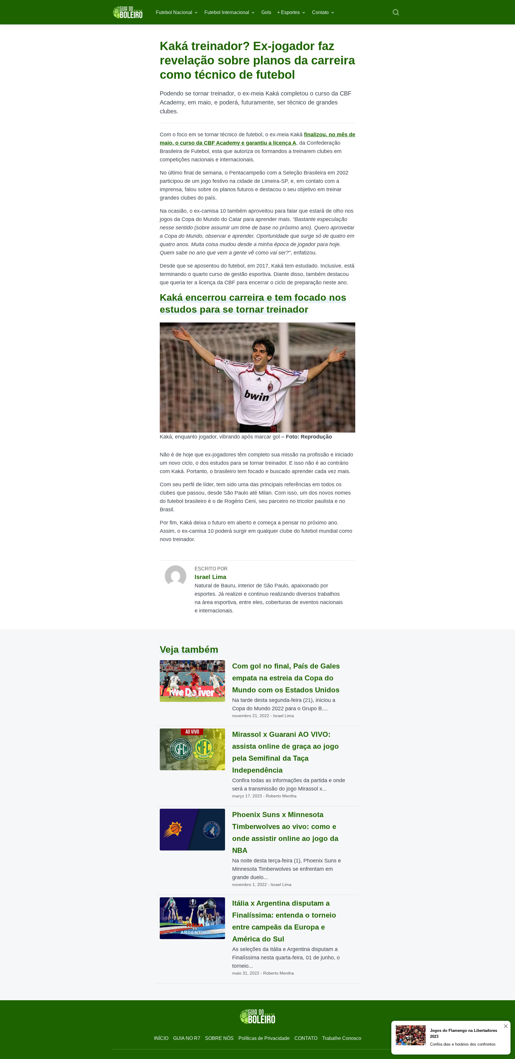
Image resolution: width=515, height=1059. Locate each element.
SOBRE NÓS (219, 1038)
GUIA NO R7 (186, 1038)
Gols (266, 12)
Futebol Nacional (174, 12)
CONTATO (305, 1038)
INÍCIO (161, 1038)
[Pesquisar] (396, 12)
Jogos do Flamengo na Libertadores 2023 (463, 1033)
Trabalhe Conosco (341, 1038)
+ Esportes (288, 12)
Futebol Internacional (226, 12)
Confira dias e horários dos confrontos (463, 1044)
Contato (320, 12)
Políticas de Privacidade (264, 1038)
